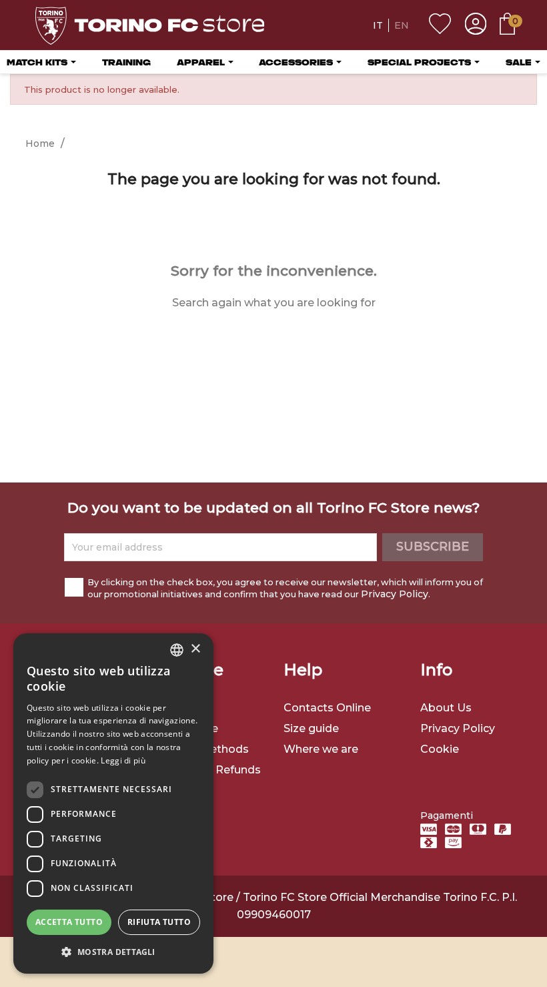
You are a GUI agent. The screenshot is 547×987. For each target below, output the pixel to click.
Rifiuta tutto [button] (159, 922)
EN (401, 25)
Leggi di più (123, 760)
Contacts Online (327, 707)
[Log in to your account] (475, 25)
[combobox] (176, 650)
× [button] (195, 649)
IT (378, 25)
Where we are (321, 749)
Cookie (439, 749)
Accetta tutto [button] (69, 922)
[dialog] (113, 803)
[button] (113, 952)
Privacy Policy (394, 594)
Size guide (311, 728)
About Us (446, 707)
